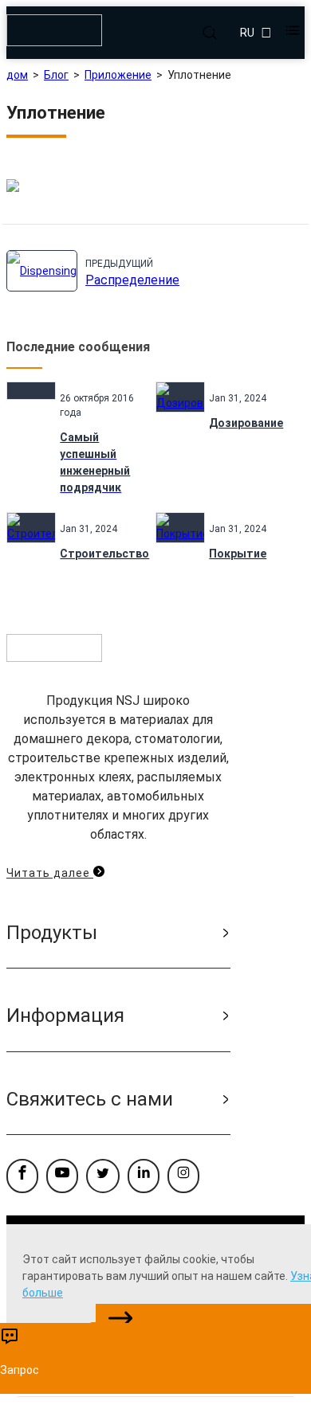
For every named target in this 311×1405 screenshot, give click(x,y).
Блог (56, 74)
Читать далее (49, 873)
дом (17, 74)
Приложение (118, 74)
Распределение (132, 280)
